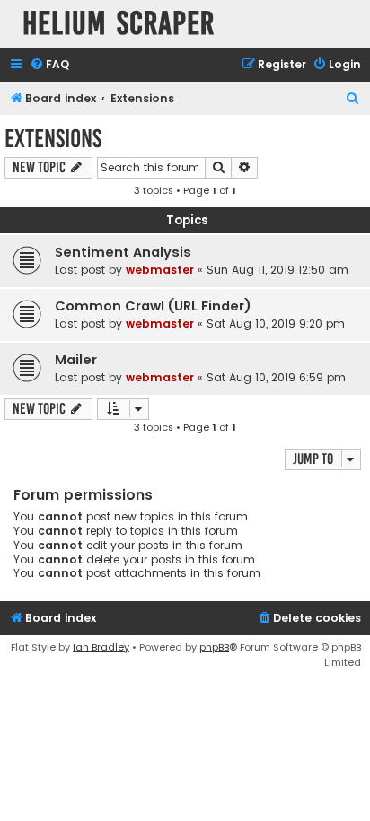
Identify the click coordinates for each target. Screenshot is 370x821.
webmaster (160, 269)
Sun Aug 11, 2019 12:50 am (277, 269)
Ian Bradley (101, 647)
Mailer (76, 360)
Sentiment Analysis (123, 252)
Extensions (52, 139)
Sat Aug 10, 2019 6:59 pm (276, 377)
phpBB (214, 647)
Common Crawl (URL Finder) (153, 306)
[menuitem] (49, 65)
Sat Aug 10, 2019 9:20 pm (276, 323)
